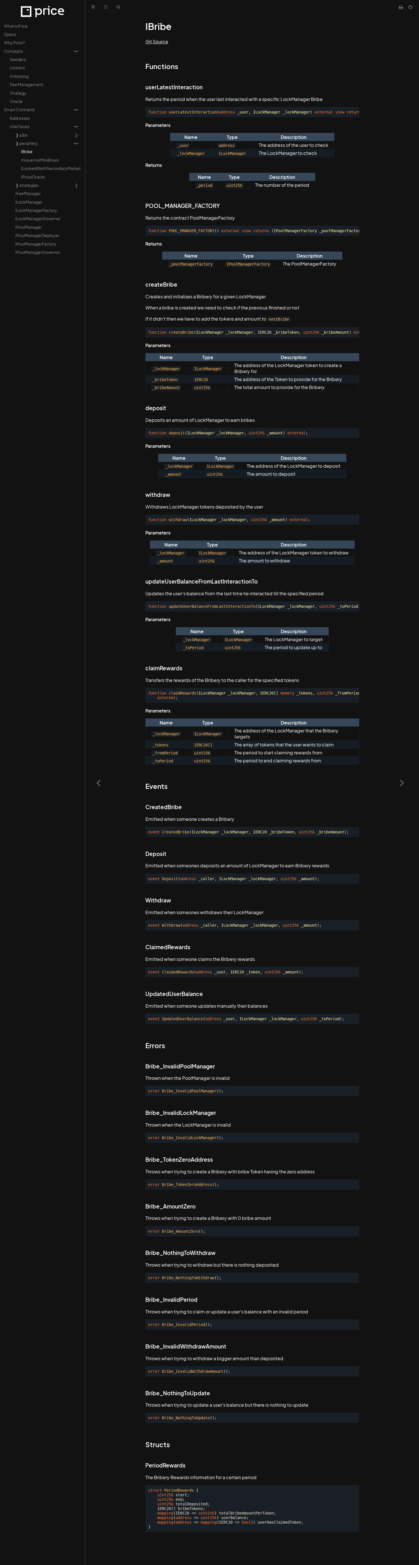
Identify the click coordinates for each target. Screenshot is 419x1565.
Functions (161, 66)
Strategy (18, 93)
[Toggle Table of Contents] (93, 7)
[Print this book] (401, 7)
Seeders (18, 59)
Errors (155, 1045)
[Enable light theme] (105, 7)
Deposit (155, 854)
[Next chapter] (402, 782)
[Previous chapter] (98, 782)
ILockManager (28, 202)
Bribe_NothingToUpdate (177, 1393)
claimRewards (163, 668)
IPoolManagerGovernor (37, 252)
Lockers (17, 67)
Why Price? (14, 42)
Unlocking (19, 76)
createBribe (161, 284)
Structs (157, 1444)
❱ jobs (21, 134)
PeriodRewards (165, 1465)
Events (156, 786)
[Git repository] (410, 7)
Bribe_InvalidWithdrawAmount (185, 1346)
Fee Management (26, 84)
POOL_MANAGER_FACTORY (182, 206)
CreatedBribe (163, 807)
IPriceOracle (33, 176)
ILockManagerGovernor (38, 218)
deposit (155, 408)
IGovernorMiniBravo (40, 160)
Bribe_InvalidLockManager (180, 1113)
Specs (10, 34)
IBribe (26, 151)
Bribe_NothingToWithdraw (180, 1253)
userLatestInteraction (174, 87)
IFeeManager (28, 193)
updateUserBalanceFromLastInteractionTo (201, 581)
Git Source (156, 41)
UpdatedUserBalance (174, 994)
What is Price (16, 26)
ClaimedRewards (167, 947)
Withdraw (158, 900)
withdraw (157, 494)
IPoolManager (28, 227)
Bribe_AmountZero (170, 1206)
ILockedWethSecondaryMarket (51, 168)
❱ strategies (26, 185)
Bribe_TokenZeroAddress (179, 1159)
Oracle (16, 101)
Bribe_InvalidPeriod (171, 1299)
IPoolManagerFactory (35, 243)
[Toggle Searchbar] (118, 7)
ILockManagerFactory (36, 210)
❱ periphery (26, 143)
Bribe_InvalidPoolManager (180, 1066)
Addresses (20, 118)
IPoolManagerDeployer (37, 235)
